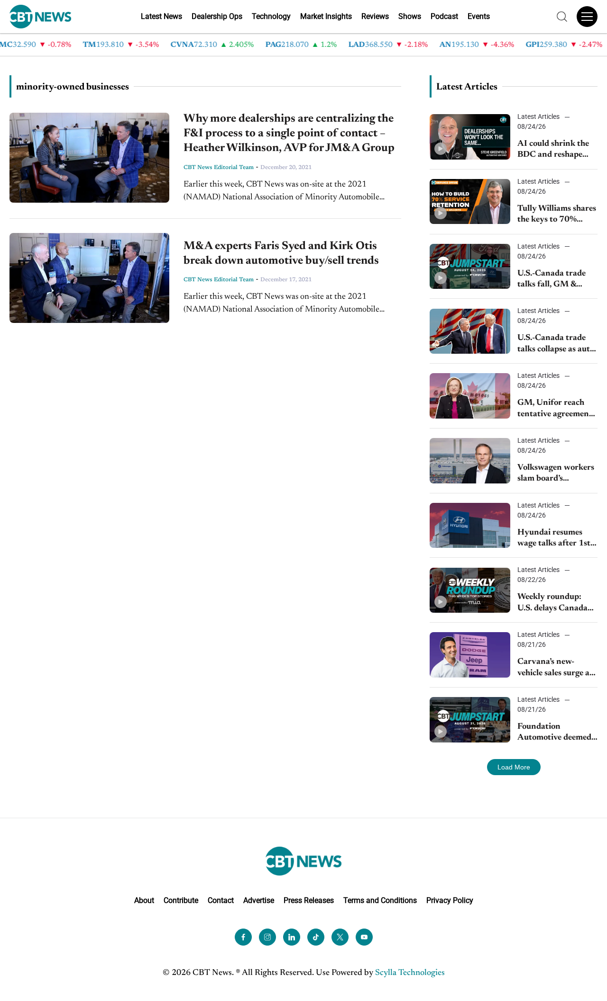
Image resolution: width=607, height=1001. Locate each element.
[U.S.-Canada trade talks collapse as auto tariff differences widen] (470, 331)
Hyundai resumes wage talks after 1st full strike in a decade (556, 539)
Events (479, 16)
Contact (221, 900)
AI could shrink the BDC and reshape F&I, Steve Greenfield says (557, 150)
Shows (409, 16)
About (144, 900)
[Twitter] (340, 937)
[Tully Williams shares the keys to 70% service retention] (470, 201)
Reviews (375, 16)
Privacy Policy (449, 900)
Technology (271, 16)
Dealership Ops (217, 16)
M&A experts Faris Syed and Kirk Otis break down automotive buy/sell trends (281, 254)
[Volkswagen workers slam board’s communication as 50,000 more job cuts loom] (470, 460)
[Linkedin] (291, 937)
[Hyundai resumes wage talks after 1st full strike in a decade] (470, 525)
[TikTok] (315, 937)
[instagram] (267, 937)
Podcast (444, 16)
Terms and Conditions (380, 900)
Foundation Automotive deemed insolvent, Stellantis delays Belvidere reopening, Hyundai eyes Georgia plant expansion (554, 733)
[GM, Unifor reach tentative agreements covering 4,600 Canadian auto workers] (470, 395)
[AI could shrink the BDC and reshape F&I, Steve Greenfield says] (470, 136)
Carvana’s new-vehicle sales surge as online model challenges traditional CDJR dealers (557, 668)
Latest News (161, 16)
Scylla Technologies (410, 973)
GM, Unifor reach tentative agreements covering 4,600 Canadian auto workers (556, 409)
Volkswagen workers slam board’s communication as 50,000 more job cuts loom (557, 474)
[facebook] (243, 937)
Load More (513, 767)
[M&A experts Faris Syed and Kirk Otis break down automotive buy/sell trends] (89, 278)
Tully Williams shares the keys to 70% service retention (556, 215)
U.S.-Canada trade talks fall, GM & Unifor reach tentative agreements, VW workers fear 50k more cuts (557, 280)
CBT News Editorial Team (219, 167)
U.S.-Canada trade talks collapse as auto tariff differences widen (555, 344)
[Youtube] (364, 937)
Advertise (258, 900)
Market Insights (326, 16)
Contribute (181, 900)
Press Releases (309, 900)
